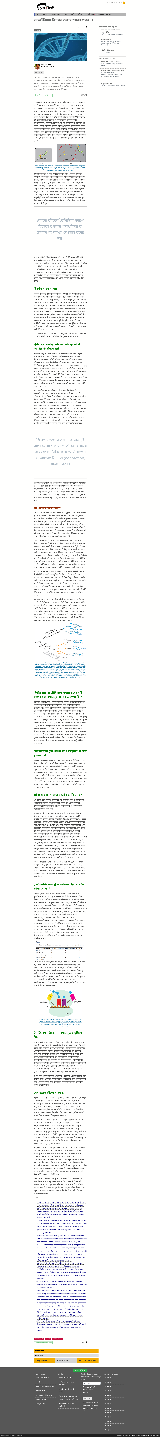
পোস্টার (65, 14)
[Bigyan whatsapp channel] (109, 3)
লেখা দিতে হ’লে (40, 1382)
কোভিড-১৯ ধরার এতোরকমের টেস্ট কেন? (67, 1383)
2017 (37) (108, 1417)
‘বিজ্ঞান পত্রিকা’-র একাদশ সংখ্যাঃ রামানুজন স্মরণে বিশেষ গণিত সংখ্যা (68, 1398)
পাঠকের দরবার (55, 14)
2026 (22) (108, 1378)
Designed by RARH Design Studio (124, 1435)
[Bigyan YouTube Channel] (114, 3)
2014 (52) (108, 1430)
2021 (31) (108, 1399)
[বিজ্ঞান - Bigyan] (45, 6)
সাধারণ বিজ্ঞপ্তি (88, 1390)
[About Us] (107, 3)
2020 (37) (108, 1404)
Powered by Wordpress (154, 1435)
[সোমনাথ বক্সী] (37, 67)
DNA (42, 1339)
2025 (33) (108, 1382)
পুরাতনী (72, 14)
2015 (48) (108, 1426)
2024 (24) (108, 1386)
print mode (82, 27)
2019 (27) (108, 1408)
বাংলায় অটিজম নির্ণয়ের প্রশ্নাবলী (45, 1386)
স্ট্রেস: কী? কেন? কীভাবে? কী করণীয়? (66, 1390)
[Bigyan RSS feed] (117, 3)
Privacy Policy (19, 1435)
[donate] (119, 3)
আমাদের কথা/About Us (42, 1378)
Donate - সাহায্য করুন (88, 1361)
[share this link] (121, 2)
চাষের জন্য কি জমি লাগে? (66, 1378)
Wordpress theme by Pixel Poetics (140, 1435)
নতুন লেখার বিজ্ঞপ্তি (89, 1387)
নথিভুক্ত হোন (87, 1398)
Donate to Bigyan (41, 1399)
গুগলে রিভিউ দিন (81, 1370)
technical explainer (57, 1339)
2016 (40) (108, 1421)
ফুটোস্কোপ (81, 14)
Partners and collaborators (44, 1395)
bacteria (37, 1339)
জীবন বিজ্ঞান (37, 30)
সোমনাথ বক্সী (46, 65)
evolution (48, 1339)
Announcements (40, 1391)
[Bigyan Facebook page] (112, 3)
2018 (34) (108, 1412)
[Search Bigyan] (124, 2)
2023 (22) (108, 1391)
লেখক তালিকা (63, 1361)
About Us (101, 14)
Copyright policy (40, 1404)
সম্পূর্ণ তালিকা (42, 1361)
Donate (108, 14)
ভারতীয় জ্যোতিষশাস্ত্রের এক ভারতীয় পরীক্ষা (66, 1405)
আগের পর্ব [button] (39, 72)
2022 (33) (108, 1395)
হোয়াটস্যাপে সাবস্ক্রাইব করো (44, 95)
